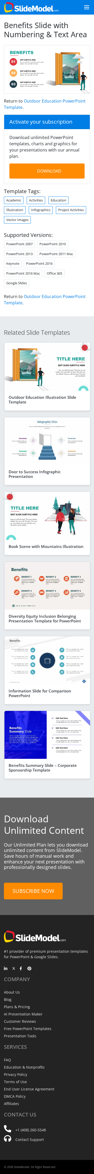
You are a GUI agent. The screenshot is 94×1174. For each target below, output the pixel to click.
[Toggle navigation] (84, 7)
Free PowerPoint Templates (27, 1028)
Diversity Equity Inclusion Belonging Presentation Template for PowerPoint (45, 618)
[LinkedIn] (6, 969)
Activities (36, 200)
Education (58, 200)
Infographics (40, 209)
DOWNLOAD (49, 171)
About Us (12, 992)
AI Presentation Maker (23, 1014)
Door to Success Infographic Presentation (35, 474)
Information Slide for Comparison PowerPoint (40, 693)
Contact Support (29, 1139)
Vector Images (17, 219)
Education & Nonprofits (24, 1067)
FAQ (7, 1059)
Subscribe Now (33, 890)
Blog (7, 999)
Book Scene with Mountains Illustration (46, 546)
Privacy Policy (15, 1074)
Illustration (14, 209)
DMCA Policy (15, 1096)
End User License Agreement (29, 1089)
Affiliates (11, 1103)
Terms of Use (15, 1081)
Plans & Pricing (17, 1006)
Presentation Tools (20, 1035)
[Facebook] (22, 969)
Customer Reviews (20, 1021)
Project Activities (71, 209)
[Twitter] (14, 969)
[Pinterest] (29, 969)
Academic (13, 200)
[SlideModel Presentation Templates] (31, 7)
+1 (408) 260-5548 (30, 1129)
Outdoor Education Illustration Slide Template (42, 400)
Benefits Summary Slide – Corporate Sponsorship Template (43, 768)
